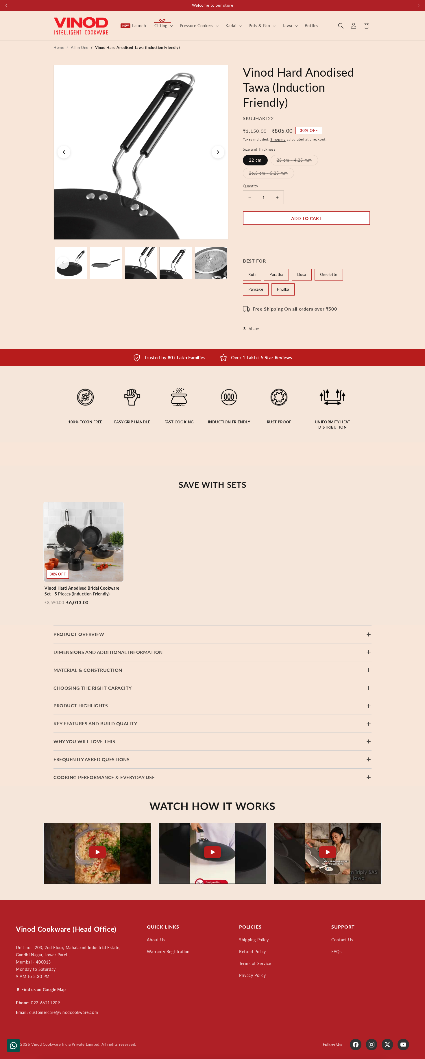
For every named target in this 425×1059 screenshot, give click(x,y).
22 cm (255, 160)
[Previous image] (64, 152)
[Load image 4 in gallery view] (141, 263)
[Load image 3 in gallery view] (106, 263)
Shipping (278, 139)
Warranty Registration (168, 951)
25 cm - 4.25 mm (297, 161)
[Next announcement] (418, 5)
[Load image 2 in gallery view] (71, 263)
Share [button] (254, 328)
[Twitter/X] (387, 1044)
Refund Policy (252, 951)
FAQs (336, 951)
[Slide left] (63, 263)
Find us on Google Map (43, 989)
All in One (79, 47)
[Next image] (218, 152)
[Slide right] (219, 263)
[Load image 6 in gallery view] (211, 263)
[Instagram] (371, 1044)
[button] (163, 26)
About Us (156, 939)
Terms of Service (255, 963)
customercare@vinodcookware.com (63, 1012)
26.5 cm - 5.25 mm (271, 174)
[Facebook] (355, 1044)
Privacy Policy (252, 975)
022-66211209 (45, 1002)
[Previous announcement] (6, 5)
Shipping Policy (254, 939)
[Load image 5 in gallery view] (176, 263)
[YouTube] (403, 1044)
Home (58, 47)
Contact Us (342, 939)
